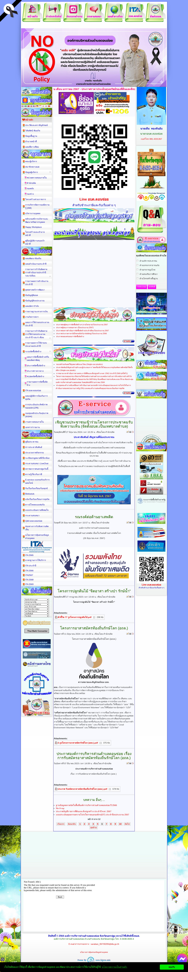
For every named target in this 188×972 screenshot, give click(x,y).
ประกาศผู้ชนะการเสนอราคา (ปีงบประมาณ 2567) (75, 328)
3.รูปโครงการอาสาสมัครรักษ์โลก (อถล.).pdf (78, 743)
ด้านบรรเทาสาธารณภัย (149, 265)
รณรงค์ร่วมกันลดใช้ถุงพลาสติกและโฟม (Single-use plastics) (79, 364)
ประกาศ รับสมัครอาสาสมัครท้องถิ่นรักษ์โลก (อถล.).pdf (82, 789)
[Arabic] (25, 106)
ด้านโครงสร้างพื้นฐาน (149, 278)
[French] (34, 106)
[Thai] (22, 106)
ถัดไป (127, 824)
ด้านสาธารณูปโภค (147, 270)
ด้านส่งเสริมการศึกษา (149, 274)
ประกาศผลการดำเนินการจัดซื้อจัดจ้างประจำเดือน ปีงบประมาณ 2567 (82, 331)
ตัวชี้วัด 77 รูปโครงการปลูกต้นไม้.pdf (75, 617)
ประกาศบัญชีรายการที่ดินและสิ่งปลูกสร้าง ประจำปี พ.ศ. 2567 (83, 811)
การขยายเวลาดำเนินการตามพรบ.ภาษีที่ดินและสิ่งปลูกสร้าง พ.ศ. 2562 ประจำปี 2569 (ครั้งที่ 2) (92, 373)
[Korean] (46, 106)
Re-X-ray (60, 808)
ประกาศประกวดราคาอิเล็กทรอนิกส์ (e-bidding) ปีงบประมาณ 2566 (81, 334)
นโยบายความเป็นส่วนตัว (114, 967)
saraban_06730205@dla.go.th (105, 944)
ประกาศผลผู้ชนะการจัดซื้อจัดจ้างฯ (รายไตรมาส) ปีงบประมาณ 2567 (82, 325)
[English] (31, 106)
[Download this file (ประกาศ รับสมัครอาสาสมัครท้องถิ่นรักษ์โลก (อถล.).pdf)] (56, 789)
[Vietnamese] (49, 106)
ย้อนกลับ (72, 824)
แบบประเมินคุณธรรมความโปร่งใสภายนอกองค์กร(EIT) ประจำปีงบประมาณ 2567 (92, 814)
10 (120, 824)
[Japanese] (43, 106)
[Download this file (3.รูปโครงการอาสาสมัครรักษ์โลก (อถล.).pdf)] (56, 743)
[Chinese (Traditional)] (28, 106)
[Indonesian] (40, 106)
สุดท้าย (93, 827)
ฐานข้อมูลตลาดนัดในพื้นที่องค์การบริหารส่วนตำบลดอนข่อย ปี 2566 (86, 805)
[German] (37, 106)
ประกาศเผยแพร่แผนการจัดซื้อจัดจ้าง (70, 336)
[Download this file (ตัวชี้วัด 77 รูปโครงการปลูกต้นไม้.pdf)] (56, 617)
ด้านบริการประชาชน (148, 261)
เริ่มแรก (60, 824)
